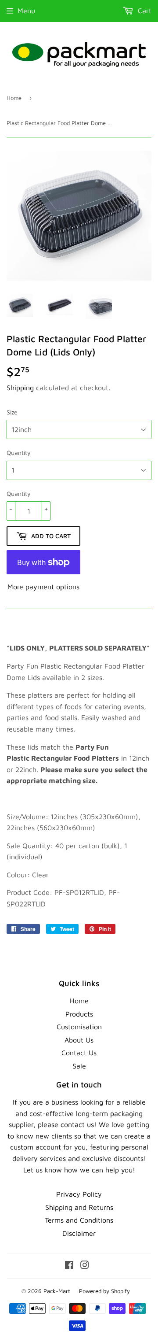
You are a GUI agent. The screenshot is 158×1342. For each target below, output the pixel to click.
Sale (79, 1066)
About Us (79, 1040)
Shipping (20, 388)
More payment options (43, 587)
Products (79, 1014)
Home (14, 97)
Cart (143, 11)
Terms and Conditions (79, 1220)
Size (12, 412)
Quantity (19, 452)
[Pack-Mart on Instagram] (84, 1266)
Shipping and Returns (79, 1207)
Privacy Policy (79, 1194)
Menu (26, 11)
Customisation (79, 1027)
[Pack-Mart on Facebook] (69, 1266)
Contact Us (79, 1053)
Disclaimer (79, 1233)
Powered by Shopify (104, 1290)
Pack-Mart (56, 1290)
